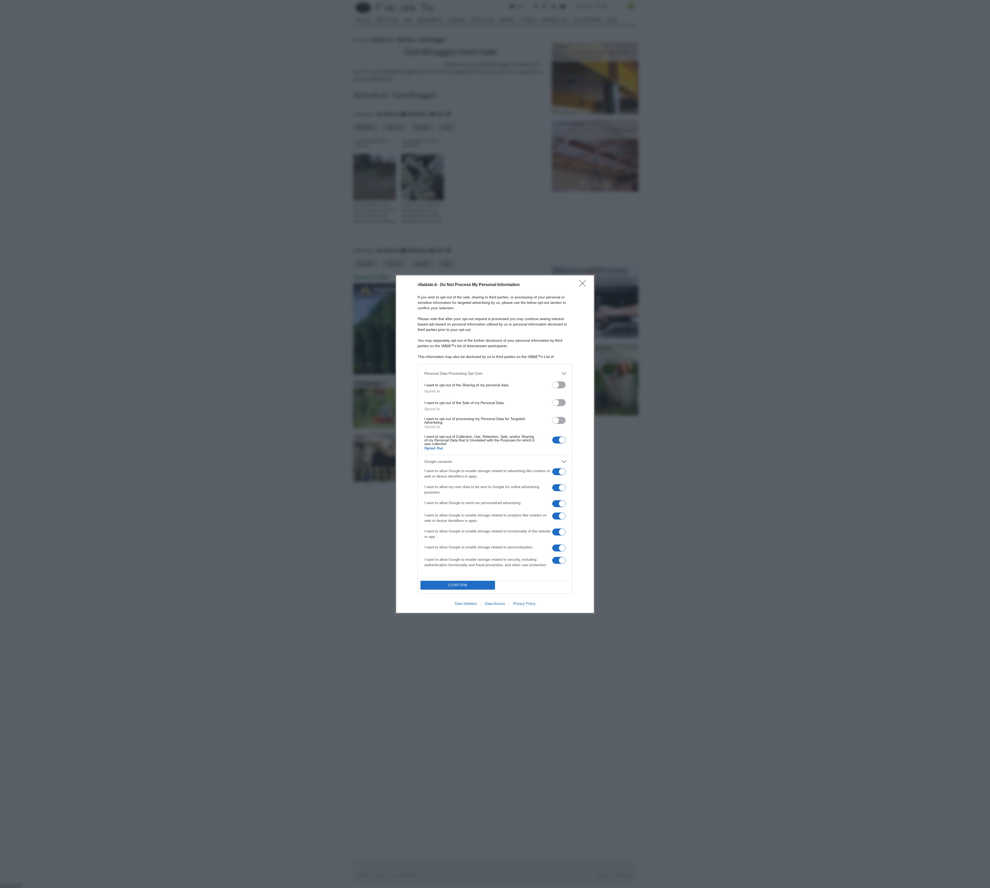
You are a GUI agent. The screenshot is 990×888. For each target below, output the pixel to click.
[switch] (559, 384)
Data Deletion (466, 603)
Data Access (495, 603)
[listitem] (495, 373)
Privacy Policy (524, 603)
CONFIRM (457, 585)
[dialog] (495, 444)
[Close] (584, 285)
